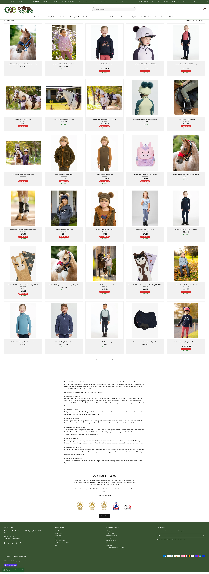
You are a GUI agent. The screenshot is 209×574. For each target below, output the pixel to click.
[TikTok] (21, 543)
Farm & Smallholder (146, 16)
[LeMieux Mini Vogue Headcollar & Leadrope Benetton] (23, 42)
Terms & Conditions (111, 540)
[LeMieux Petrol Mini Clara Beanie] (64, 208)
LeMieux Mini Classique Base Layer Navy (186, 229)
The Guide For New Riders (62, 542)
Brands (163, 16)
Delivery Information (111, 531)
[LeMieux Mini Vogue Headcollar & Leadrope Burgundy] (64, 263)
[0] (204, 9)
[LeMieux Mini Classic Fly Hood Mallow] (64, 98)
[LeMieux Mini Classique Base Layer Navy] (186, 208)
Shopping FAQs (110, 538)
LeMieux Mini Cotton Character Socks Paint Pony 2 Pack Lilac (145, 285)
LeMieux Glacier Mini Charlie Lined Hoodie (186, 285)
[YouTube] (14, 543)
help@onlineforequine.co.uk (15, 538)
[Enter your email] (203, 535)
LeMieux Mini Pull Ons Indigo (104, 342)
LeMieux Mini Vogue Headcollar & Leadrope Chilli (186, 174)
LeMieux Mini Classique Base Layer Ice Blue (23, 342)
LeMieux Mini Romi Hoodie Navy (104, 64)
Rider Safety (63, 16)
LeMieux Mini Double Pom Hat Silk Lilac (145, 64)
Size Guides (58, 538)
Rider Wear (37, 16)
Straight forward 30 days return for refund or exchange (60, 1)
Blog (56, 545)
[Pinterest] (17, 543)
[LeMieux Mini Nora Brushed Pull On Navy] (186, 42)
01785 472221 (12, 536)
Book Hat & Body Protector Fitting (115, 547)
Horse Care (103, 16)
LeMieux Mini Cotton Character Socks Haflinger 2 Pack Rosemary (23, 285)
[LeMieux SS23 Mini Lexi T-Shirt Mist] (145, 208)
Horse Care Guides (60, 540)
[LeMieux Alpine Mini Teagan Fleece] (64, 153)
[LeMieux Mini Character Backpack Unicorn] (145, 153)
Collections (172, 16)
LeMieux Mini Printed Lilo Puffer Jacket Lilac (104, 119)
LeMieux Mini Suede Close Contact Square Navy (145, 342)
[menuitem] (38, 17)
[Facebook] (6, 543)
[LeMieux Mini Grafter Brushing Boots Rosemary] (23, 208)
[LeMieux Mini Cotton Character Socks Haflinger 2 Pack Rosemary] (23, 263)
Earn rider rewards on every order (88, 1)
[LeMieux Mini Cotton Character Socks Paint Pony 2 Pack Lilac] (145, 263)
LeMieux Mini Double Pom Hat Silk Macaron (145, 119)
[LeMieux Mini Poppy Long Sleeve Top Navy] (186, 320)
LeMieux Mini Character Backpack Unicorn (145, 174)
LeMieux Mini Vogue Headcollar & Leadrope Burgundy (63, 285)
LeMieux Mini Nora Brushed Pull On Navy (186, 64)
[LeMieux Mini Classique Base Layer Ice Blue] (23, 320)
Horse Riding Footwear (50, 16)
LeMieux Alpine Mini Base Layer (104, 174)
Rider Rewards (59, 533)
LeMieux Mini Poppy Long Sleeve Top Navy (185, 342)
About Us (57, 531)
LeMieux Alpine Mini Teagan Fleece (64, 174)
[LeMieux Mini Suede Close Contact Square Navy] (145, 320)
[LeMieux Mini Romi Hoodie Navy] (104, 42)
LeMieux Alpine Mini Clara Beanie (104, 229)
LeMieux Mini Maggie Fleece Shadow (64, 342)
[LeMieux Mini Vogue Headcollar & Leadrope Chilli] (186, 153)
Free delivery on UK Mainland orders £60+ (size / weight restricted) (24, 1)
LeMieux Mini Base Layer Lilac (23, 119)
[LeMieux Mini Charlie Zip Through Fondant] (64, 42)
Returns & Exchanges (111, 535)
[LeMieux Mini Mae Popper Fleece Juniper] (23, 153)
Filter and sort (11, 20)
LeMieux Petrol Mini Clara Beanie (64, 229)
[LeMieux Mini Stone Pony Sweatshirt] (104, 263)
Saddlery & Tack (74, 16)
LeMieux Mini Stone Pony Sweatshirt (104, 285)
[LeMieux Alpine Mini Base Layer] (104, 153)
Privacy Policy (109, 542)
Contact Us (109, 545)
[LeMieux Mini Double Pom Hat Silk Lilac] (145, 42)
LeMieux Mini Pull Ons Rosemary (186, 119)
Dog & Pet (134, 16)
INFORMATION (59, 527)
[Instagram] (10, 543)
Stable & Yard (113, 16)
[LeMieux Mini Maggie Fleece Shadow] (64, 320)
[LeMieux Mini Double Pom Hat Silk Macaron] (145, 98)
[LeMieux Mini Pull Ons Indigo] (104, 320)
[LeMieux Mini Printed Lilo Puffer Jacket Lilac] (104, 98)
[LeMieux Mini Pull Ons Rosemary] (186, 98)
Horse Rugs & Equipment (89, 16)
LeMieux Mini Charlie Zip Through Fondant (64, 64)
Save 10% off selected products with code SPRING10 (115, 1)
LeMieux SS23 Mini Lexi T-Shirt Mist (145, 229)
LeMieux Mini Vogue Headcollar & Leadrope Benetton (23, 64)
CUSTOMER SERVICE (112, 527)
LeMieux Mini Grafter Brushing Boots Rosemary (23, 229)
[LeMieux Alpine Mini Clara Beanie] (104, 208)
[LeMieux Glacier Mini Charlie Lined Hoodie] (186, 263)
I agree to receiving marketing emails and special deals (171, 539)
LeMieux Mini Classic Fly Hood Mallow (64, 119)
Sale (156, 16)
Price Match (58, 535)
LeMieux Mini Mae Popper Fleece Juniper (23, 174)
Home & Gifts (124, 16)
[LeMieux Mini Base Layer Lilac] (23, 98)
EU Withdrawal (110, 533)
